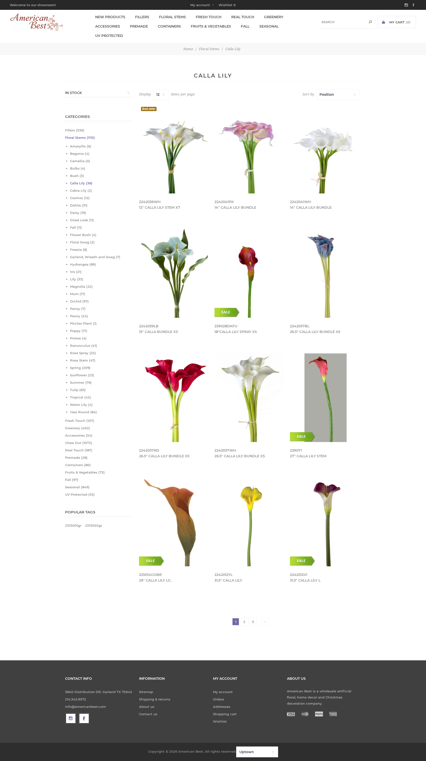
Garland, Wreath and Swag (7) (95, 257)
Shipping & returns (154, 699)
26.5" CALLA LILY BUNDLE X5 (315, 332)
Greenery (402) (77, 428)
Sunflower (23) (82, 375)
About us (146, 707)
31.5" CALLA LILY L (305, 580)
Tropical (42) (80, 397)
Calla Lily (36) (81, 183)
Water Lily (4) (81, 405)
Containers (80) (78, 465)
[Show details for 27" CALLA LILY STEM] (325, 397)
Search (370, 22)
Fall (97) (71, 480)
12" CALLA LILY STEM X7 (159, 207)
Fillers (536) (74, 130)
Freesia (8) (78, 250)
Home (188, 49)
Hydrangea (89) (83, 264)
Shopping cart (225, 714)
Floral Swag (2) (82, 242)
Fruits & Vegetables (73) (85, 472)
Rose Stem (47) (82, 360)
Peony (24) (79, 316)
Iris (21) (76, 272)
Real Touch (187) (78, 450)
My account (200, 5)
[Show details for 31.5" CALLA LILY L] (325, 522)
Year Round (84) (83, 412)
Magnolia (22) (81, 286)
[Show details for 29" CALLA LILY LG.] (174, 522)
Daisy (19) (78, 213)
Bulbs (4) (77, 168)
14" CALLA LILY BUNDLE (235, 207)
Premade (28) (76, 458)
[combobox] (347, 22)
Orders (218, 699)
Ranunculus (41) (83, 346)
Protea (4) (78, 338)
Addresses (221, 707)
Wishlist (220, 721)
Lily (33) (76, 279)
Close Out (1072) (78, 443)
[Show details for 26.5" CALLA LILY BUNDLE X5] (325, 273)
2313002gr (93, 525)
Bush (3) (77, 176)
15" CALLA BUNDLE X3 (158, 332)
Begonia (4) (79, 154)
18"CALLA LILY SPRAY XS (235, 332)
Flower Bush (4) (83, 235)
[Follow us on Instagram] (70, 718)
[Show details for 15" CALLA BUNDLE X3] (174, 273)
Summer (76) (81, 382)
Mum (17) (77, 294)
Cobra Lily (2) (81, 190)
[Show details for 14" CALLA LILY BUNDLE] (249, 149)
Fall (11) (76, 227)
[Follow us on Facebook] (84, 718)
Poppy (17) (78, 331)
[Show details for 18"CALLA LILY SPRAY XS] (249, 273)
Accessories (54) (78, 435)
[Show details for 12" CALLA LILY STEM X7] (174, 149)
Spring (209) (80, 368)
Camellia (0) (80, 161)
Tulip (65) (78, 390)
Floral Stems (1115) (80, 138)
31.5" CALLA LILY (228, 580)
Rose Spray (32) (83, 353)
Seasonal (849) (77, 487)
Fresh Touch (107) (79, 421)
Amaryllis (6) (80, 146)
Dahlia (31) (79, 205)
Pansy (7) (78, 309)
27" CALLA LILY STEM (308, 456)
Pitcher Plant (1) (83, 323)
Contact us (148, 714)
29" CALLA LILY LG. (155, 580)
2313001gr (73, 525)
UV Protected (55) (80, 494)
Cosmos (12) (80, 198)
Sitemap (146, 692)
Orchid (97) (79, 301)
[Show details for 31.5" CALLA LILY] (249, 522)
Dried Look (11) (82, 220)
